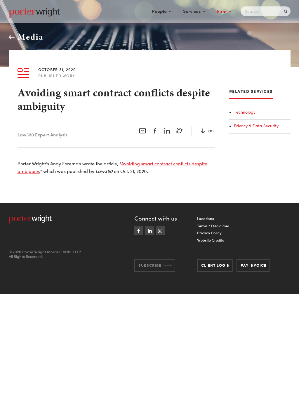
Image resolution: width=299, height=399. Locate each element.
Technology (244, 112)
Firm (222, 11)
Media (31, 37)
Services (192, 11)
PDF (211, 131)
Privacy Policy (209, 232)
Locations (205, 218)
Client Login (215, 265)
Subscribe (149, 265)
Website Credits (210, 240)
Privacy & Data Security (256, 125)
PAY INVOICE (253, 265)
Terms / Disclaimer (213, 225)
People (159, 11)
